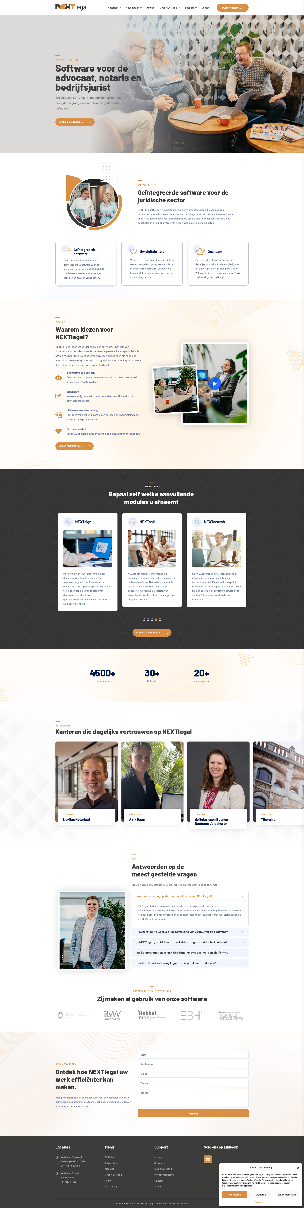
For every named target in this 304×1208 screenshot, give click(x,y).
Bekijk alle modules (148, 632)
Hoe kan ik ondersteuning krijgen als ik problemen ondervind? (176, 963)
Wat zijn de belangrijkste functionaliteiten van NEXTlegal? (174, 896)
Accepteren (234, 1194)
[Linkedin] (208, 1159)
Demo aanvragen (232, 7)
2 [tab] (148, 619)
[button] (297, 1167)
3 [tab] (152, 619)
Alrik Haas (137, 819)
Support (189, 7)
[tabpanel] (87, 562)
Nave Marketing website (176, 1203)
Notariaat (113, 7)
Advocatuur (132, 7)
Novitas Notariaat (76, 819)
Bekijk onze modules (71, 122)
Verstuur (193, 1113)
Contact (206, 7)
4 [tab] (156, 619)
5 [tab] (160, 619)
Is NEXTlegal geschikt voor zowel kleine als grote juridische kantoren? (181, 942)
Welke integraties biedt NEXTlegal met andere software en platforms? (182, 952)
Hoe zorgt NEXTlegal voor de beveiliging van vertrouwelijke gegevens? (182, 932)
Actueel (150, 7)
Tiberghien (269, 819)
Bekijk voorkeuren (287, 1194)
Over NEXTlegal (168, 7)
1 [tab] (144, 619)
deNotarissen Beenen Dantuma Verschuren (211, 821)
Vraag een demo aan (70, 446)
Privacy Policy (260, 1202)
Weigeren (261, 1194)
